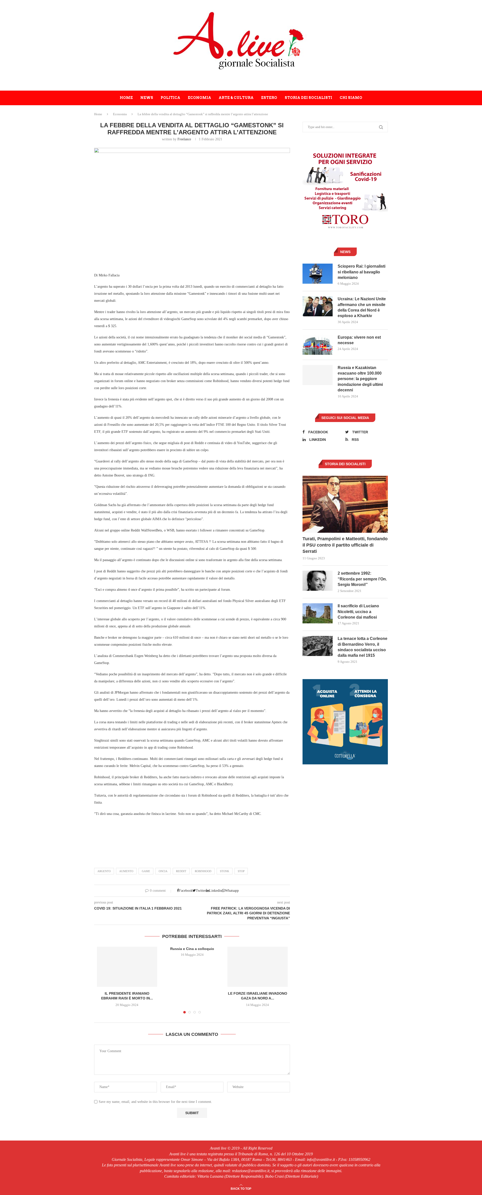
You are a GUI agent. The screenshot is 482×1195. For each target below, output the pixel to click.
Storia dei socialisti (308, 98)
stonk (224, 871)
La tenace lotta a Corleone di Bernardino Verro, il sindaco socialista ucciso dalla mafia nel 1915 (362, 647)
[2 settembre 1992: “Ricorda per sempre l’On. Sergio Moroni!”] (318, 581)
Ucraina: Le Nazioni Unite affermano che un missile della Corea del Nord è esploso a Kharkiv (362, 307)
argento (104, 871)
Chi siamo (351, 98)
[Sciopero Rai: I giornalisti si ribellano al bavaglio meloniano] (318, 274)
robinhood (203, 871)
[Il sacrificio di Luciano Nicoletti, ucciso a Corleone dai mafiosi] (318, 613)
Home (126, 98)
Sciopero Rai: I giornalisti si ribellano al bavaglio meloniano (361, 272)
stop (241, 871)
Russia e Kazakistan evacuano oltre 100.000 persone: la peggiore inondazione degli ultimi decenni (360, 379)
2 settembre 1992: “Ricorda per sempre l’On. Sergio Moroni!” (362, 579)
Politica (170, 98)
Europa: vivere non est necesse (359, 340)
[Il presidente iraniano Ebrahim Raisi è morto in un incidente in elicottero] (127, 967)
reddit (181, 871)
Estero (269, 98)
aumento (126, 871)
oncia (163, 871)
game (146, 871)
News (146, 98)
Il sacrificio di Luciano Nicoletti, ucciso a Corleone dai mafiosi (358, 611)
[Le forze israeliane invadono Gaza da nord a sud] (257, 967)
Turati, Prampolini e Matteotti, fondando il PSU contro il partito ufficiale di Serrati (345, 545)
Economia (199, 98)
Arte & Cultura (236, 98)
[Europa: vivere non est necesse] (318, 345)
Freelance (184, 139)
